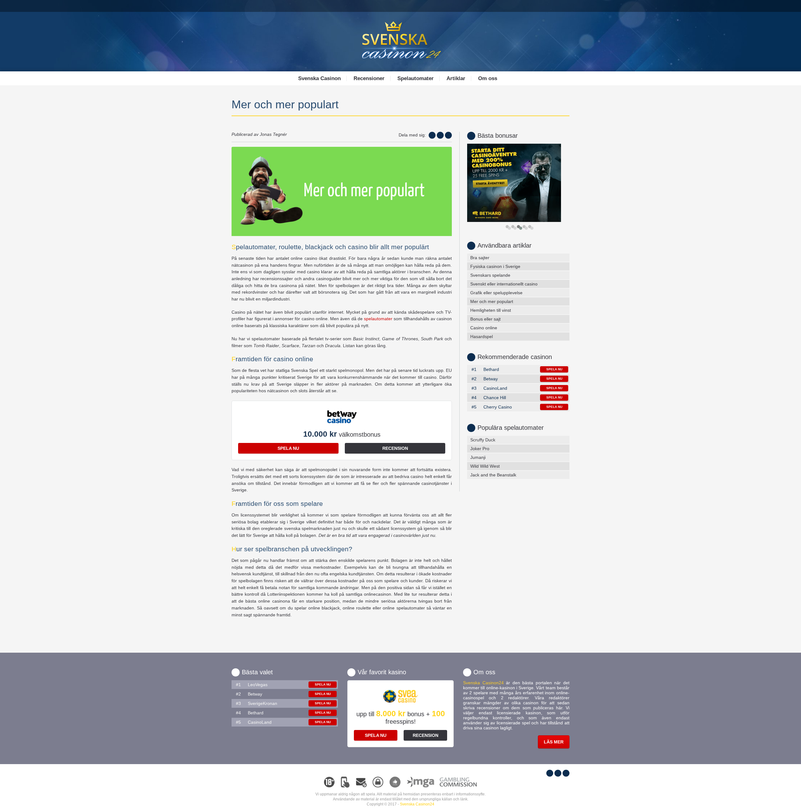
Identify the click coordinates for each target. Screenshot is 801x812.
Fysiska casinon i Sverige (495, 266)
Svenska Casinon (319, 78)
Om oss (487, 78)
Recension (395, 448)
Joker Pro (479, 448)
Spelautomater (415, 78)
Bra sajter (479, 257)
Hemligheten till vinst (490, 310)
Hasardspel (481, 336)
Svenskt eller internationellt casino (504, 283)
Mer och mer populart (491, 301)
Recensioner (369, 78)
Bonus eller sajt (485, 318)
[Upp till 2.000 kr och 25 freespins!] (518, 183)
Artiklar (455, 78)
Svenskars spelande (490, 275)
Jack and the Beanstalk (493, 474)
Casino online (483, 327)
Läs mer (554, 741)
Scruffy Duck (482, 439)
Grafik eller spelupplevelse (496, 292)
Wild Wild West (485, 466)
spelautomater (378, 318)
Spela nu (288, 448)
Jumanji (478, 457)
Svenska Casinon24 (417, 804)
